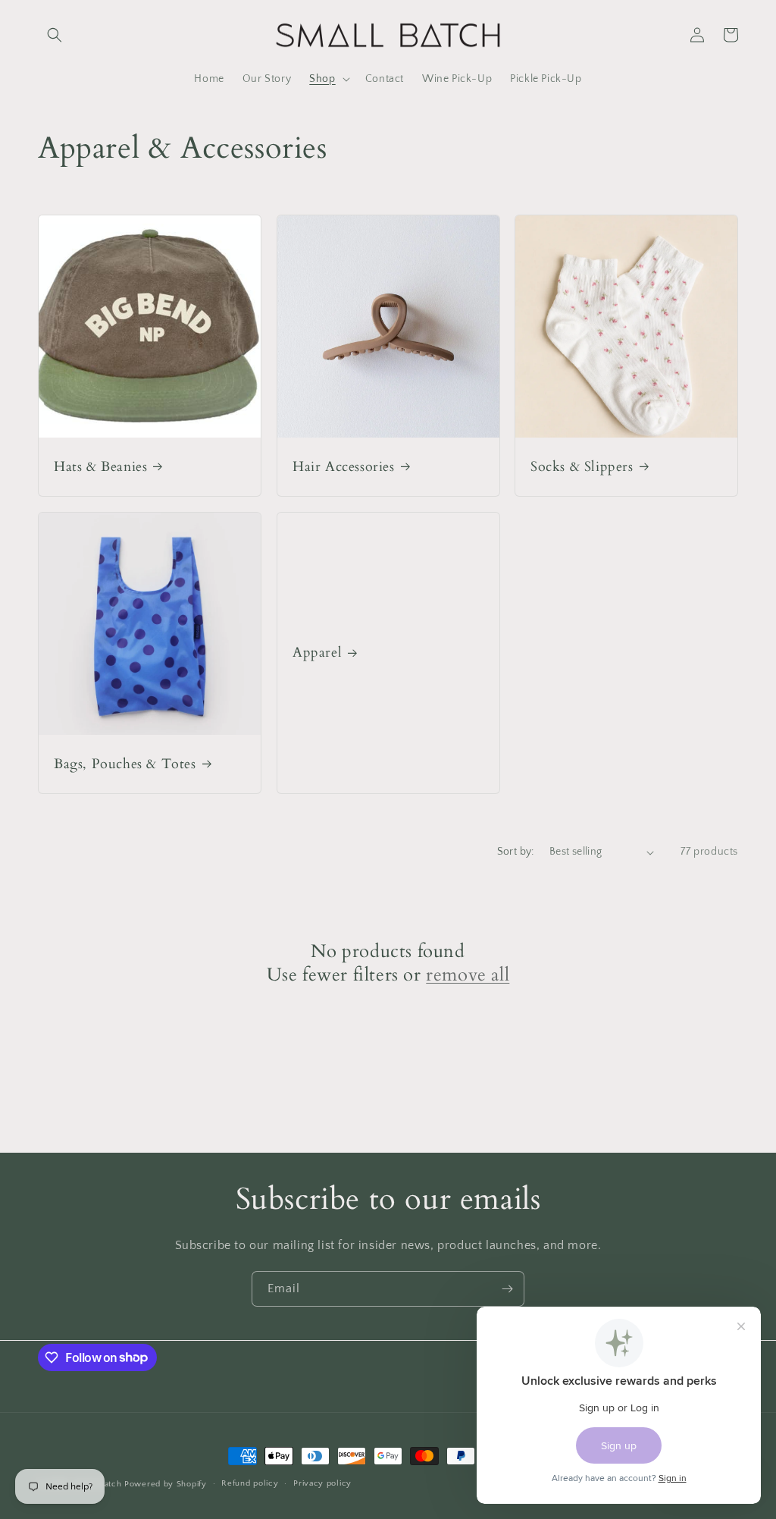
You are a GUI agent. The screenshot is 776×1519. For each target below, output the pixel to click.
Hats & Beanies (100, 466)
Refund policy (249, 1483)
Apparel (317, 653)
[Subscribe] (507, 1289)
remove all (467, 975)
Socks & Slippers (582, 466)
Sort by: (515, 852)
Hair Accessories (344, 466)
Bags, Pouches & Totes (125, 764)
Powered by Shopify (165, 1484)
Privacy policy (322, 1483)
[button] (54, 35)
